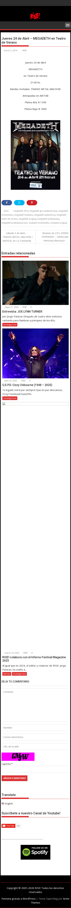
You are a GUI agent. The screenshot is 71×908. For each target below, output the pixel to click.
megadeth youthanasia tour (14, 222)
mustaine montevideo (39, 222)
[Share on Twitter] (19, 202)
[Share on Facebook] (6, 202)
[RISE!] (35, 19)
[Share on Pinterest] (32, 202)
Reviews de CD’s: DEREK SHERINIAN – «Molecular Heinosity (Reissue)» (55, 237)
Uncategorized (9, 324)
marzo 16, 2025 (11, 652)
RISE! (24, 50)
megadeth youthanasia (48, 218)
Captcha (6, 763)
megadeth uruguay (27, 218)
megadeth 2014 (21, 210)
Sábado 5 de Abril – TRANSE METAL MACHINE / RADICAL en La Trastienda (18, 237)
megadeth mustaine (23, 214)
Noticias (6, 674)
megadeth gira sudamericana (43, 210)
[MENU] (67, 25)
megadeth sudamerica (44, 214)
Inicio (6, 210)
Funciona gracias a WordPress (18, 898)
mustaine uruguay (59, 222)
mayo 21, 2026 (11, 307)
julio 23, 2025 (10, 380)
